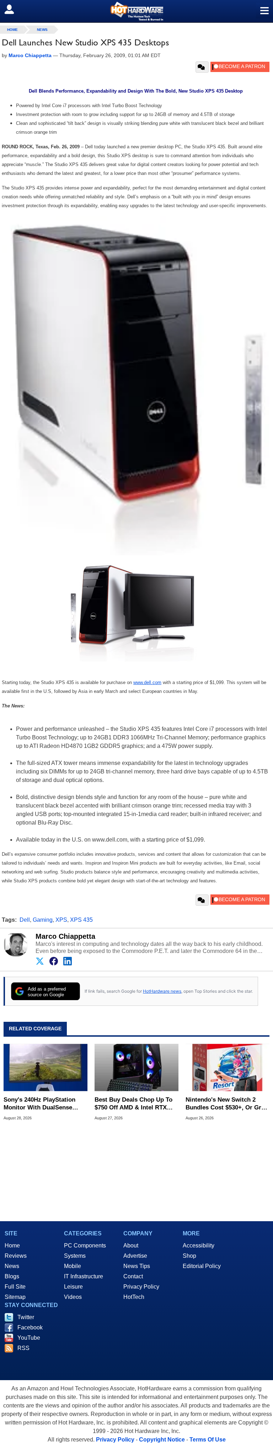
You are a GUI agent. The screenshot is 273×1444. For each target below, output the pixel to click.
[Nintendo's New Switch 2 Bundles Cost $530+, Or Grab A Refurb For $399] (227, 1067)
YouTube (28, 1338)
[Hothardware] (136, 11)
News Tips (136, 1266)
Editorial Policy (202, 1266)
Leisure (73, 1287)
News (42, 30)
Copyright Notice (162, 1440)
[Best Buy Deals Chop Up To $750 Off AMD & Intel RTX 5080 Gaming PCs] (136, 1067)
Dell (25, 920)
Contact (133, 1276)
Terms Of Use (207, 1440)
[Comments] (202, 67)
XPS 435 (81, 920)
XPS (61, 920)
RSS (23, 1348)
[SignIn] (14, 9)
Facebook (30, 1327)
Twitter (25, 1317)
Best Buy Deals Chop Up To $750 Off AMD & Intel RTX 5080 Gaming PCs (133, 1104)
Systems (75, 1256)
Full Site (15, 1287)
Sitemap (15, 1297)
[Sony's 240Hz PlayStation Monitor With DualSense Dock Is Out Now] (45, 1067)
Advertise (135, 1256)
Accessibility (198, 1245)
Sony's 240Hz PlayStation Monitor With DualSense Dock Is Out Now (39, 1104)
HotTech (133, 1297)
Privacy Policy (141, 1287)
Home (12, 1245)
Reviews (16, 1256)
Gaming (43, 920)
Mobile (72, 1266)
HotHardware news (162, 991)
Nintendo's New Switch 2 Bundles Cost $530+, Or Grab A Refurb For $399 (227, 1104)
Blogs (12, 1276)
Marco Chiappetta (65, 936)
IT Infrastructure (83, 1276)
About (130, 1245)
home (12, 30)
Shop (189, 1256)
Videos (73, 1297)
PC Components (85, 1245)
